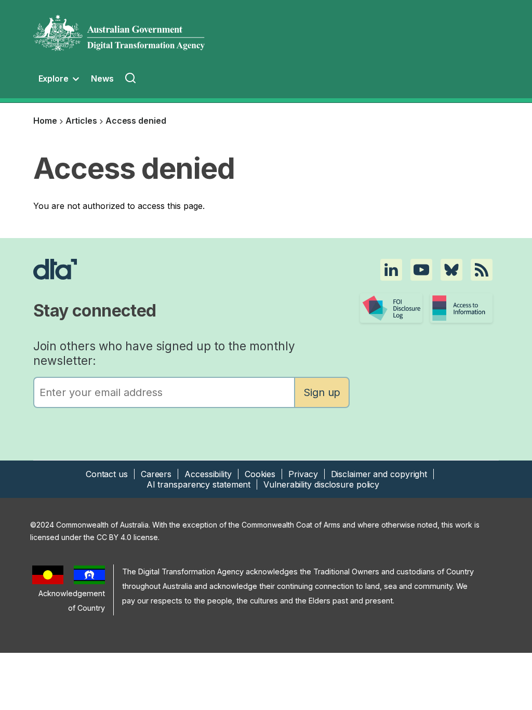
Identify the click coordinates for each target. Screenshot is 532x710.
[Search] (131, 79)
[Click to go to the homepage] (193, 269)
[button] (391, 270)
